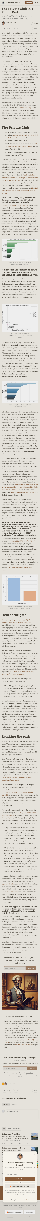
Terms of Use (30, 1190)
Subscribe (20, 1179)
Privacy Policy (21, 1194)
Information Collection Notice (26, 1192)
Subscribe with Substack (21, 1186)
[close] (34, 1154)
